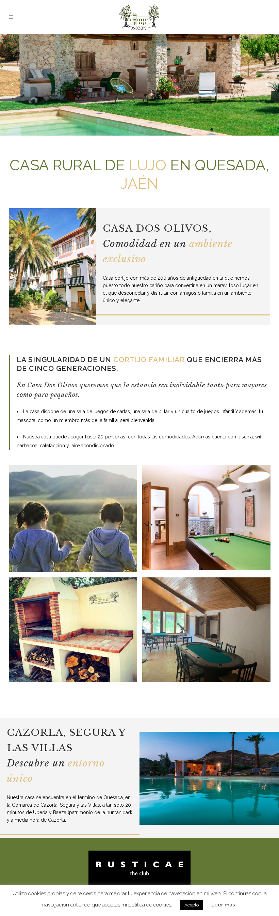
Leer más (223, 905)
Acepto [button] (191, 904)
